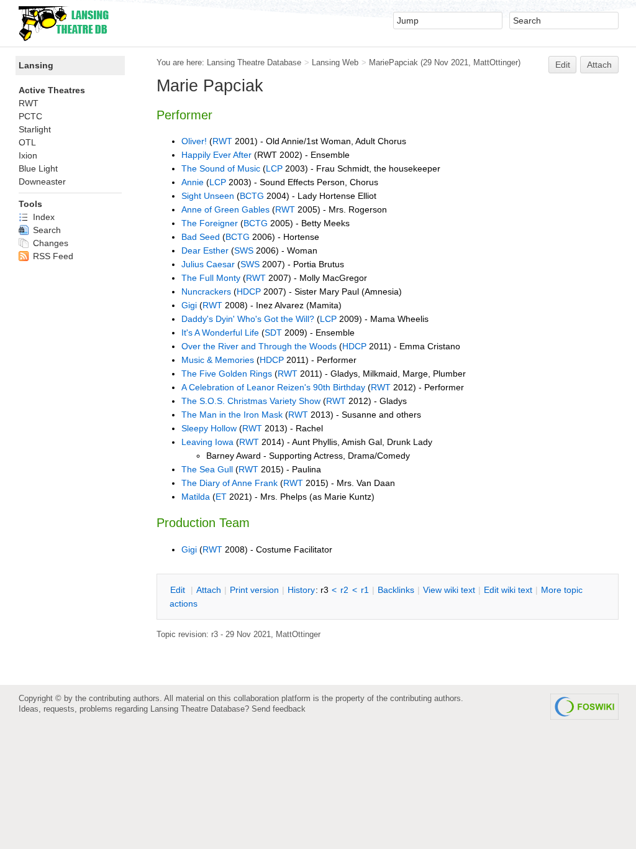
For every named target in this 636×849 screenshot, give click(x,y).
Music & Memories (217, 360)
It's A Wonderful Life (220, 332)
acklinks (396, 590)
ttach (208, 590)
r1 (365, 590)
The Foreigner (209, 223)
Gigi (189, 305)
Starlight (35, 129)
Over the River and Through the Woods (259, 346)
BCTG (252, 196)
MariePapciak (393, 62)
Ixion (28, 155)
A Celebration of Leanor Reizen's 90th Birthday (273, 387)
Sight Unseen (209, 196)
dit (179, 590)
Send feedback (279, 709)
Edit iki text (508, 590)
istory (301, 590)
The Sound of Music (220, 168)
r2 (344, 590)
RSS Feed (51, 256)
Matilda (195, 497)
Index (42, 217)
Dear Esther (205, 250)
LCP (274, 168)
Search (45, 230)
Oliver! (194, 141)
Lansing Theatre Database (254, 62)
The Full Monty (210, 278)
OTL (27, 142)
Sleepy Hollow (209, 428)
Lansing (36, 65)
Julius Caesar (208, 264)
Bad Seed (200, 237)
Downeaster (42, 181)
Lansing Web (335, 62)
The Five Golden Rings (226, 374)
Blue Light (38, 168)
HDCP (249, 291)
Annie (192, 182)
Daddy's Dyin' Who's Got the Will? (247, 319)
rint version (254, 590)
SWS (243, 250)
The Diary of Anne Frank (229, 483)
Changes (49, 243)
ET (221, 497)
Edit (562, 65)
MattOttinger (495, 62)
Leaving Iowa (207, 442)
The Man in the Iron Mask (232, 415)
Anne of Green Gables (225, 209)
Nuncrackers (206, 291)
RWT (222, 141)
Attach (599, 65)
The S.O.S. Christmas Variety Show (250, 401)
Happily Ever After (216, 155)
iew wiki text (449, 590)
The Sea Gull (207, 469)
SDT (273, 332)
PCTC (30, 116)
